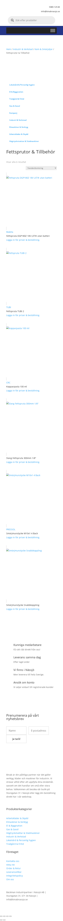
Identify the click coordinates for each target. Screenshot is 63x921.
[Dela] (7, 916)
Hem (8, 49)
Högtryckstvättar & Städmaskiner (23, 833)
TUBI (8, 307)
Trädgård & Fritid (15, 843)
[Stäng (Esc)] (10, 916)
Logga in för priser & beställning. (23, 239)
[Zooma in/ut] (1, 916)
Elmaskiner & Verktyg (17, 822)
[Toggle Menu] (52, 30)
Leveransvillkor (14, 872)
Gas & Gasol (12, 829)
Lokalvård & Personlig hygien (21, 840)
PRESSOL (10, 529)
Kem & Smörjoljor (44, 49)
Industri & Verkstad (23, 49)
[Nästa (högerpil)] (4, 919)
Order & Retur (13, 868)
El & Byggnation (14, 825)
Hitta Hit (10, 864)
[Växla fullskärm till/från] (4, 916)
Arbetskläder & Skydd (17, 818)
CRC (8, 382)
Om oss (10, 879)
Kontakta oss (12, 861)
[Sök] (12, 20)
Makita (9, 231)
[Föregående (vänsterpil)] (1, 919)
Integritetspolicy (14, 875)
